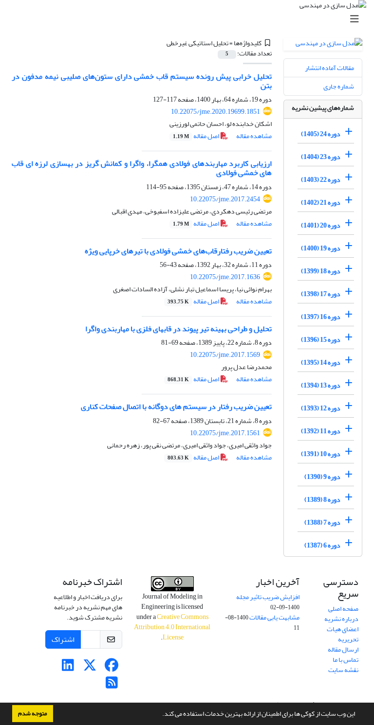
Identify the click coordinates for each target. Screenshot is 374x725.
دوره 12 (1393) (320, 408)
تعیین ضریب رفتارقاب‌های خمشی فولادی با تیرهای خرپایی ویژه (178, 251)
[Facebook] (111, 667)
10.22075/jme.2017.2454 (225, 199)
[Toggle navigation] (190, 19)
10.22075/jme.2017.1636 (225, 276)
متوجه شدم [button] (32, 713)
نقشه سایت (343, 669)
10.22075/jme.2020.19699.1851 (215, 111)
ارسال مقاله (343, 649)
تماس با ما (345, 659)
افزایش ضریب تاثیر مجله (267, 596)
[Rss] (111, 685)
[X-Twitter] (89, 667)
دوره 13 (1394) (320, 385)
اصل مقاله (196, 135)
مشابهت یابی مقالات (274, 617)
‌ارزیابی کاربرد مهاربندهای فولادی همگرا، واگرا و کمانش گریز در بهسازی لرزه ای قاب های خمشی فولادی (142, 168)
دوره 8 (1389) (322, 499)
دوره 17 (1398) (320, 294)
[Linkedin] (67, 667)
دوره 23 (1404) (320, 156)
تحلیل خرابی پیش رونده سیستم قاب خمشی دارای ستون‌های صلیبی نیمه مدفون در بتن (142, 81)
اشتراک (63, 639)
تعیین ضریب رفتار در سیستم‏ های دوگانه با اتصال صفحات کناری (176, 406)
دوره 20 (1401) (320, 225)
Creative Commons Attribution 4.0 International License (172, 627)
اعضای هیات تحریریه (342, 634)
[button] (159, 714)
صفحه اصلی (343, 608)
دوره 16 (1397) (320, 316)
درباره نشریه (341, 618)
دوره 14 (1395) (320, 362)
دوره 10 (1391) (320, 453)
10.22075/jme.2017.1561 (225, 433)
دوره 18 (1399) (320, 271)
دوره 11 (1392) (320, 431)
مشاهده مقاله (254, 135)
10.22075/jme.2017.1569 (225, 354)
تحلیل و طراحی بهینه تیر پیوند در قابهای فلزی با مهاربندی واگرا (178, 328)
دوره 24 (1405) (320, 134)
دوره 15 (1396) (320, 339)
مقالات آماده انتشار (329, 67)
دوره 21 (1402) (320, 202)
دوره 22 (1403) (320, 179)
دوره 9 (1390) (322, 476)
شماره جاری (338, 86)
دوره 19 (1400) (320, 248)
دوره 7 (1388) (322, 522)
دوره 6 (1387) (322, 545)
